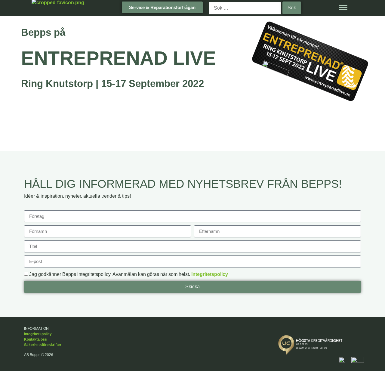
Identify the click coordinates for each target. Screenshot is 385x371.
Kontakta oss (35, 339)
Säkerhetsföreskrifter (42, 345)
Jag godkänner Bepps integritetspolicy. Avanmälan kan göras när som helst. (128, 274)
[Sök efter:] (245, 8)
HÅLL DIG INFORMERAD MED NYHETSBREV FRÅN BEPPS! (183, 184)
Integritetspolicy (209, 274)
